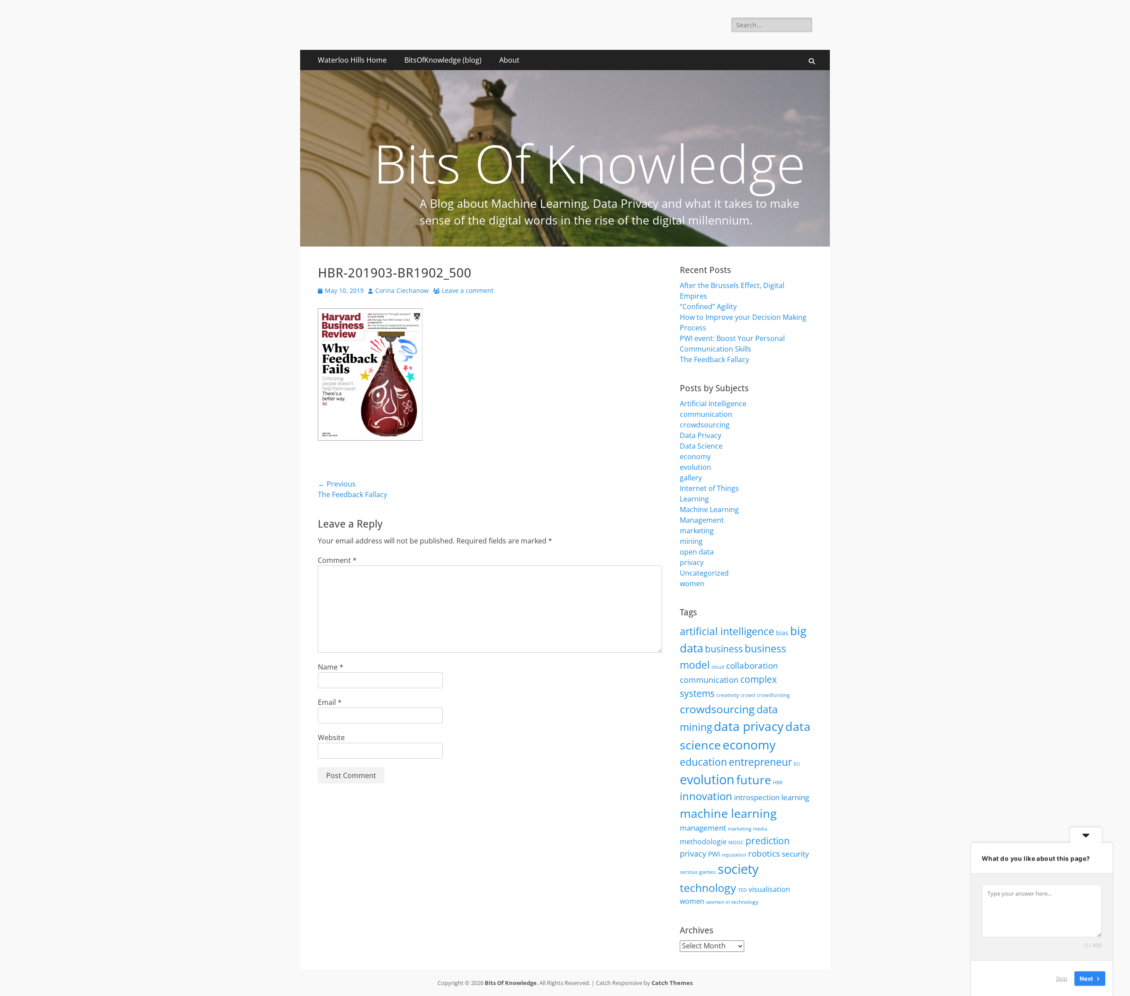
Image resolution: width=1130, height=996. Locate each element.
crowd (748, 695)
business (724, 649)
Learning (694, 499)
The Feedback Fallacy (714, 359)
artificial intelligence (727, 631)
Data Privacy (700, 435)
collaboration (752, 665)
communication (706, 414)
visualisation (769, 889)
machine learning (728, 813)
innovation (706, 796)
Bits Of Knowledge (511, 983)
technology (708, 887)
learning (795, 797)
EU (797, 764)
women (692, 583)
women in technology (732, 902)
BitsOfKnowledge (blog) (443, 60)
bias (782, 633)
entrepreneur (760, 762)
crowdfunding (773, 695)
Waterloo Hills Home (352, 60)
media (760, 829)
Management (702, 520)
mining (691, 541)
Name (330, 667)
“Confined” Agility (708, 306)
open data (697, 552)
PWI (714, 854)
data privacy (748, 726)
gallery (691, 478)
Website (331, 737)
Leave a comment (467, 290)
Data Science (701, 446)
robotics (764, 853)
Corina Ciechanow (402, 290)
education (703, 762)
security (795, 854)
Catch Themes (672, 983)
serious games (698, 872)
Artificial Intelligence (713, 403)
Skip (1061, 977)
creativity (727, 695)
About (509, 60)
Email (330, 702)
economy (695, 456)
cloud (718, 667)
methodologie (703, 841)
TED (742, 890)
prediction (768, 840)
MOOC (736, 842)
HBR (778, 782)
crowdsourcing (705, 425)
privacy (692, 562)
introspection (757, 797)
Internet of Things (709, 488)
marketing (697, 530)
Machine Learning (709, 509)
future (753, 779)
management (703, 828)
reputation (734, 855)
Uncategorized (704, 573)
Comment (337, 560)
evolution (695, 467)
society (738, 869)
